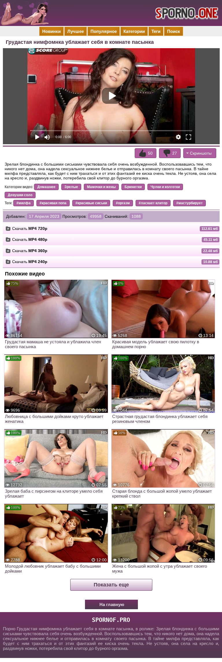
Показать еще (111, 585)
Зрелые (71, 187)
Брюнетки (133, 187)
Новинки (51, 31)
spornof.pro (111, 619)
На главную (111, 604)
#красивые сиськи (91, 203)
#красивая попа (53, 203)
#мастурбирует (189, 203)
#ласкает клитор (153, 203)
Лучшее (75, 31)
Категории (134, 31)
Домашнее (46, 187)
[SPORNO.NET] (186, 13)
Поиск (173, 31)
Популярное (103, 31)
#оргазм (123, 203)
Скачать (29, 228)
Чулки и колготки (165, 187)
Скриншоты (201, 153)
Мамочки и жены (101, 187)
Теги (155, 31)
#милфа (23, 203)
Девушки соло (20, 195)
